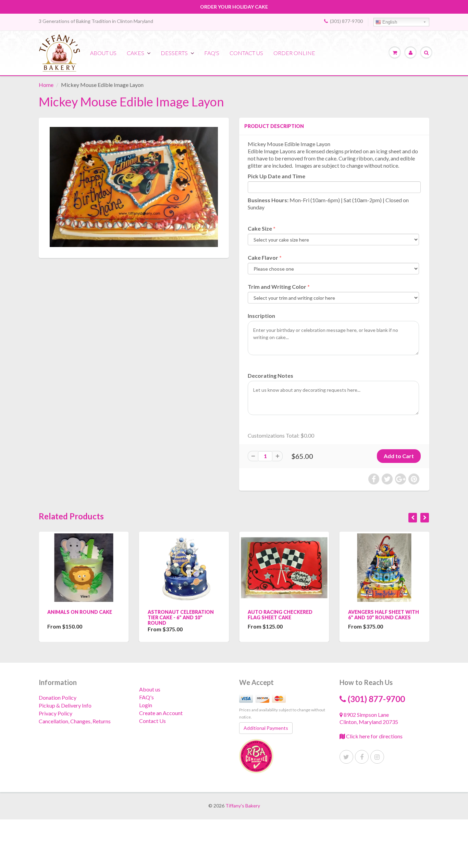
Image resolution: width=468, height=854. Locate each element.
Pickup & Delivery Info (65, 705)
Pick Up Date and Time (276, 176)
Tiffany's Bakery (242, 805)
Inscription (261, 315)
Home (46, 84)
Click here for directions (374, 736)
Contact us (246, 53)
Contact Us (152, 720)
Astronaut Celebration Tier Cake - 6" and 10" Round (181, 617)
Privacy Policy (55, 713)
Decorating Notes (270, 375)
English (389, 22)
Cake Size (260, 228)
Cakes (135, 53)
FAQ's (211, 53)
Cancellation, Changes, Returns (75, 721)
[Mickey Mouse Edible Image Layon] (133, 187)
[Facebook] (362, 757)
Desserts (174, 53)
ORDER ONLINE (294, 53)
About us (103, 53)
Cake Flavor (263, 257)
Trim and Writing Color (277, 286)
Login (145, 705)
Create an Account (161, 713)
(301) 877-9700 (346, 21)
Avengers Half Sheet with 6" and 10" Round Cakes (383, 614)
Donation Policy (57, 697)
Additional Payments (266, 728)
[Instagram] (377, 757)
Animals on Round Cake (79, 612)
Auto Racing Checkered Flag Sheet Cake (280, 614)
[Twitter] (346, 757)
